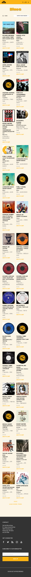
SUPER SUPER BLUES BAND (22, 486)
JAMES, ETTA (6, 485)
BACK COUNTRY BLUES (8, 38)
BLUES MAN (19, 38)
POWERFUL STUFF (20, 96)
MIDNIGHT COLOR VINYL (21, 459)
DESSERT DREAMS (20, 160)
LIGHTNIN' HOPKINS (8, 93)
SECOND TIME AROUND (8, 487)
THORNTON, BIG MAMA (21, 366)
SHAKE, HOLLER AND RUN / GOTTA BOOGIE (8, 278)
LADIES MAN (19, 188)
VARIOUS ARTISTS (21, 396)
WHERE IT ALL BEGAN (21, 216)
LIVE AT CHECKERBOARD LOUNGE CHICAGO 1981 (8, 130)
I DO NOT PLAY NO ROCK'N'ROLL (21, 457)
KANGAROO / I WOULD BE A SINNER (22, 249)
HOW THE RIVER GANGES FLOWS (20, 399)
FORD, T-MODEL (7, 156)
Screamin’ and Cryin (21, 425)
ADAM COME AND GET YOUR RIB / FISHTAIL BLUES (8, 309)
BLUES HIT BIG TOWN (21, 66)
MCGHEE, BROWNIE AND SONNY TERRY (8, 36)
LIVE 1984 (4, 248)
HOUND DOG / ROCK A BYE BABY (22, 369)
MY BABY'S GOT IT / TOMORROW (7, 368)
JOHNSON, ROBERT (8, 214)
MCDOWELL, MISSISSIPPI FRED (21, 454)
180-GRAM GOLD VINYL (21, 125)
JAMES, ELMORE (7, 65)
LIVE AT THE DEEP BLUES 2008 (8, 159)
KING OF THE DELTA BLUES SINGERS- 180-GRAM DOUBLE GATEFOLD (7, 218)
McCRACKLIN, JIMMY (6, 337)
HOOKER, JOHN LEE (8, 276)
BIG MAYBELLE (20, 305)
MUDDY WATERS (21, 424)
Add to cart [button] (6, 48)
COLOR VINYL (19, 490)
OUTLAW (18, 124)
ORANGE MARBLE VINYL (7, 488)
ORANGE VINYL (5, 161)
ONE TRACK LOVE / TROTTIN (7, 340)
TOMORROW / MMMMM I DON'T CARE (22, 338)
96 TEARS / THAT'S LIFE (22, 307)
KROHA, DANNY (7, 396)
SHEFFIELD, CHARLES (22, 247)
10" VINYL (4, 458)
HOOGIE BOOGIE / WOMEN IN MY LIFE (21, 278)
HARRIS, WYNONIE (7, 305)
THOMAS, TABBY (21, 336)
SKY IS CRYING (6, 66)
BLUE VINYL (18, 97)
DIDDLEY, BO (19, 215)
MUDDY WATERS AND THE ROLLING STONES (7, 125)
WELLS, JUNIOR (20, 65)
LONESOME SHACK (22, 159)
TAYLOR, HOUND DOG (7, 454)
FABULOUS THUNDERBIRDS (20, 93)
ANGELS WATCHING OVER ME (7, 426)
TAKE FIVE (5, 456)
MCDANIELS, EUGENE (20, 121)
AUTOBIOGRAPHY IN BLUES (7, 95)
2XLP (3, 133)
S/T (17, 489)
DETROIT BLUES (6, 398)
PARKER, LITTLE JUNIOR (20, 36)
